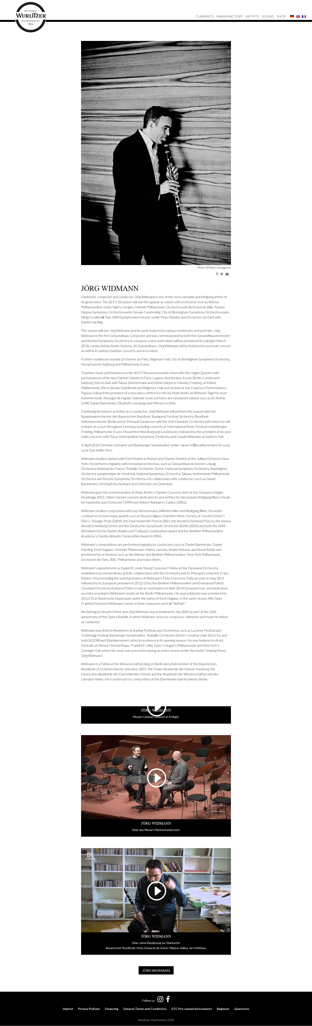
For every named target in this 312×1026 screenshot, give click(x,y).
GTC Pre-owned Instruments (191, 1009)
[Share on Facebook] (217, 274)
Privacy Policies (89, 1009)
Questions (241, 1009)
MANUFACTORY (229, 16)
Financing (111, 1009)
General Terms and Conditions (144, 1009)
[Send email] (227, 274)
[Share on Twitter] (221, 274)
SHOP (281, 16)
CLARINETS (205, 16)
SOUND (268, 16)
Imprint (68, 1009)
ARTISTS (252, 16)
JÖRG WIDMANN (156, 970)
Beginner (223, 1009)
